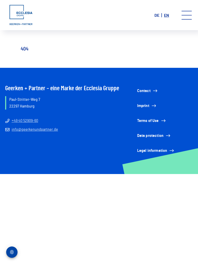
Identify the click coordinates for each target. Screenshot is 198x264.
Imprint (143, 106)
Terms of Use (148, 121)
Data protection (150, 136)
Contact (144, 91)
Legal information (152, 150)
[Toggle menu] (187, 15)
